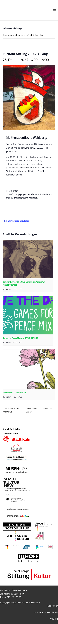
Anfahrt (54, 619)
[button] (55, 10)
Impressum (52, 606)
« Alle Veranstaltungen (13, 28)
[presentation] (28, 259)
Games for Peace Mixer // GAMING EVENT (20, 338)
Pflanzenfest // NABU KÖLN (14, 393)
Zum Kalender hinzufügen (18, 221)
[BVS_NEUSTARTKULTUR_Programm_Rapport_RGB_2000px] (29, 547)
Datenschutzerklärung (46, 612)
